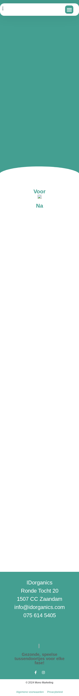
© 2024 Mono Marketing (39, 682)
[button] (69, 9)
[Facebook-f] (35, 672)
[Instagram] (43, 672)
